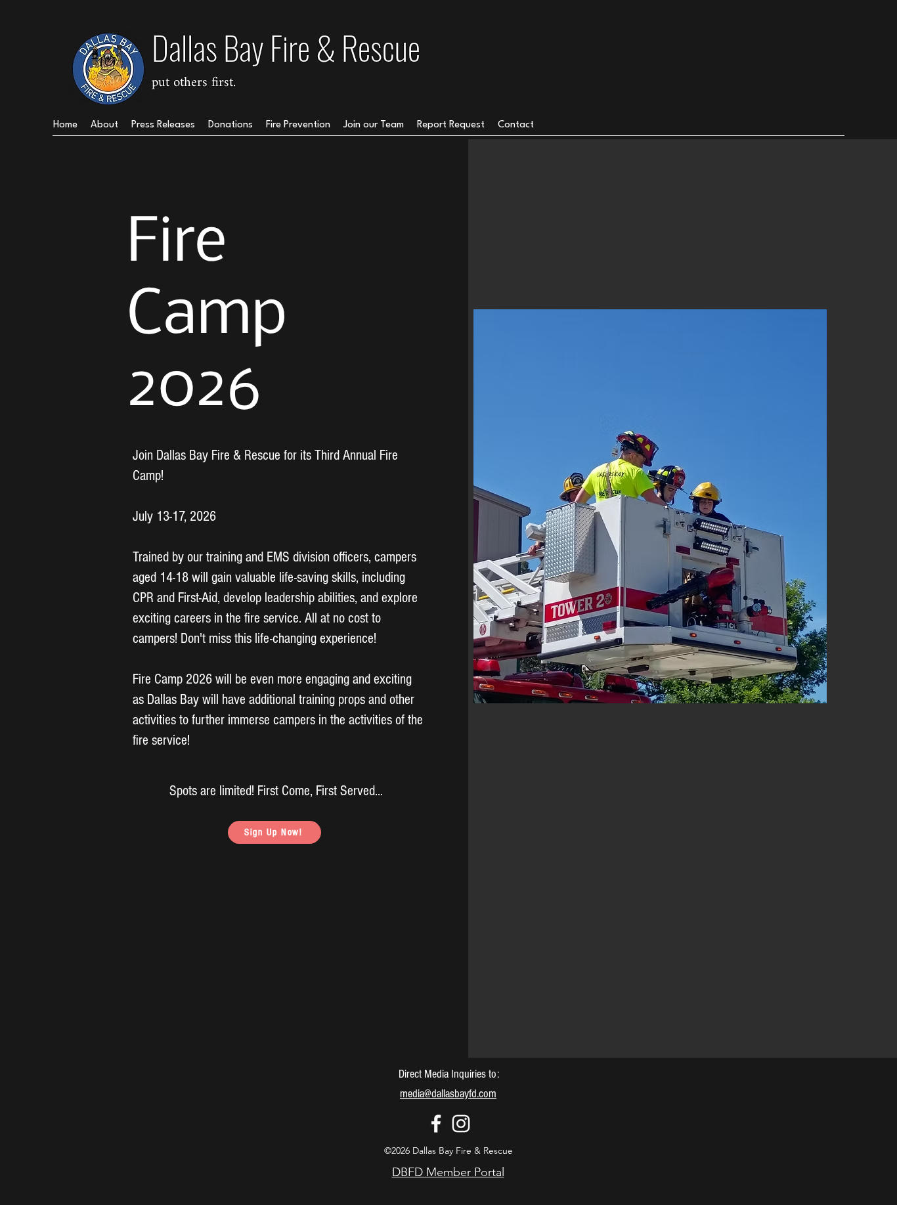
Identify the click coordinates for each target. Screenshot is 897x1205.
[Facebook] (436, 1123)
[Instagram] (461, 1123)
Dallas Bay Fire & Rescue (286, 46)
